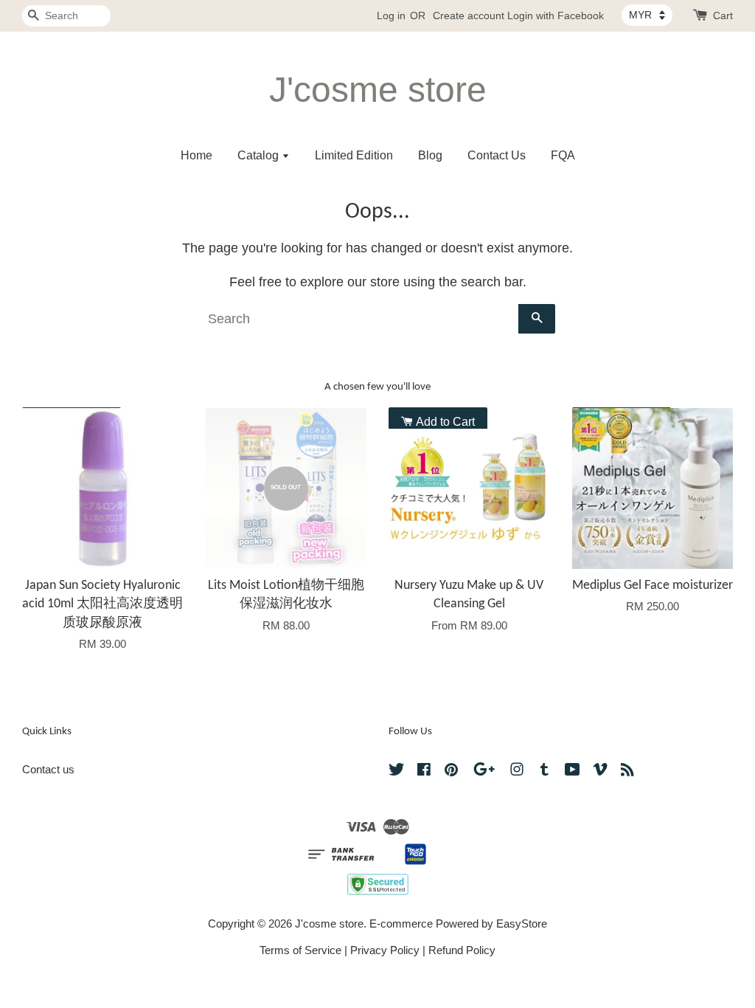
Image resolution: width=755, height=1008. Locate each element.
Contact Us (496, 155)
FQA (563, 155)
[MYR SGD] (647, 14)
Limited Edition (354, 155)
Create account (468, 15)
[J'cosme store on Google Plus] (484, 771)
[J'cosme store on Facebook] (424, 771)
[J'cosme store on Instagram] (517, 771)
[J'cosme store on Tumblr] (544, 771)
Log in (391, 15)
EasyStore (521, 923)
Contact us (48, 769)
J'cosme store (378, 89)
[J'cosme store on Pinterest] (451, 771)
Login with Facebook (555, 15)
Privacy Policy (385, 950)
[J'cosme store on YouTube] (572, 771)
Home (196, 155)
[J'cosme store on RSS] (627, 771)
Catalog (259, 155)
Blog (430, 155)
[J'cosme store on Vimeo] (600, 771)
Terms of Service (300, 950)
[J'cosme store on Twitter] (397, 771)
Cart (723, 15)
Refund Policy (461, 950)
